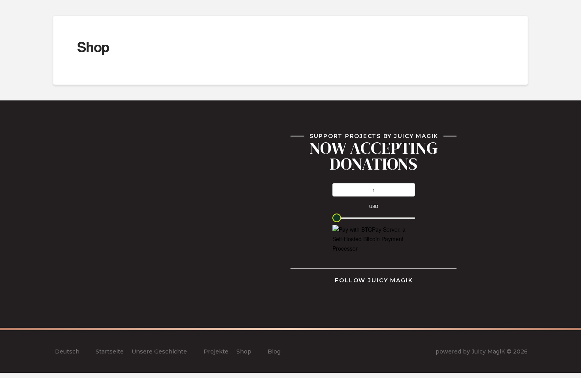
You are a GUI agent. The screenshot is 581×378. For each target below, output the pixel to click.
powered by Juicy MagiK (470, 351)
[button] (524, 15)
